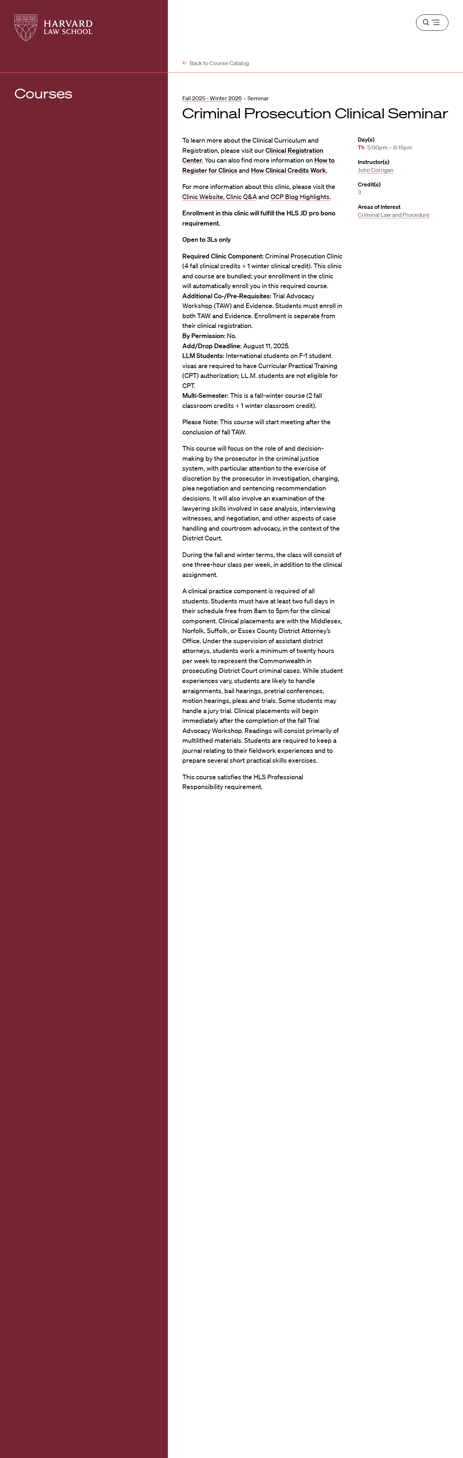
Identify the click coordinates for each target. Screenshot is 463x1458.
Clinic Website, (204, 197)
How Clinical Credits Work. (289, 170)
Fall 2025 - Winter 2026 (212, 98)
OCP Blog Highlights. (301, 197)
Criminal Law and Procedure (394, 214)
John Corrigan (376, 169)
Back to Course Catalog (218, 63)
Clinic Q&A (241, 197)
